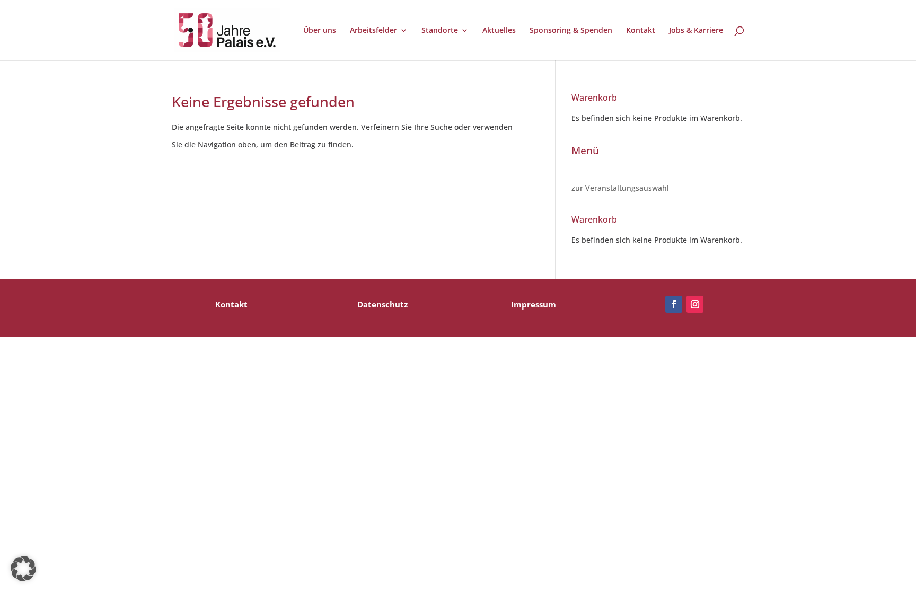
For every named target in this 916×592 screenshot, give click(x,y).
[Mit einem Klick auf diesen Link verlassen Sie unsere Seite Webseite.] (673, 304)
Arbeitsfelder (373, 30)
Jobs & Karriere (696, 30)
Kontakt (640, 30)
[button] (23, 568)
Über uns (319, 30)
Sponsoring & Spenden (571, 30)
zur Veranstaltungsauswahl (620, 188)
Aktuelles (499, 30)
